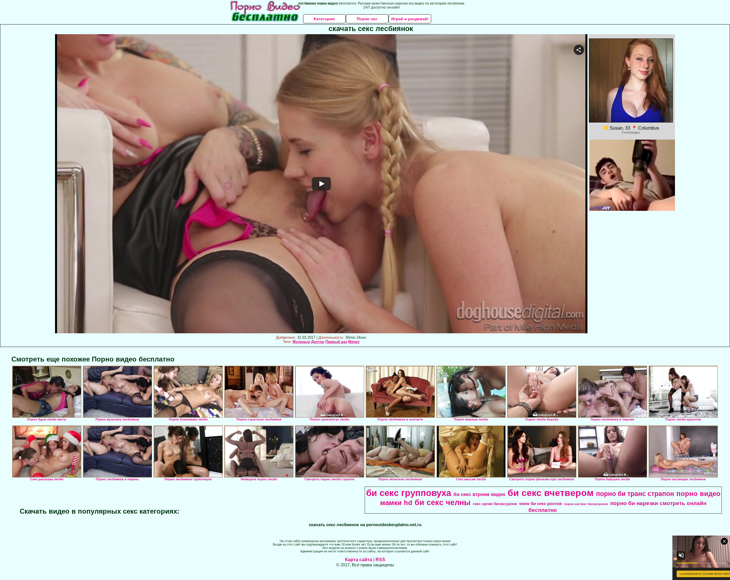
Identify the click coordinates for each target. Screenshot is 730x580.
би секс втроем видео (479, 494)
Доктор (317, 342)
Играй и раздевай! (410, 19)
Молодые (301, 342)
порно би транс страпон (635, 493)
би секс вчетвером (551, 493)
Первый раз (336, 342)
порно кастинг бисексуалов (586, 504)
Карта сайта (358, 559)
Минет (354, 342)
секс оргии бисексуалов (495, 504)
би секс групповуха (408, 493)
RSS (380, 559)
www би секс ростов (540, 503)
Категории (324, 19)
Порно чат (367, 19)
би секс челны (443, 502)
